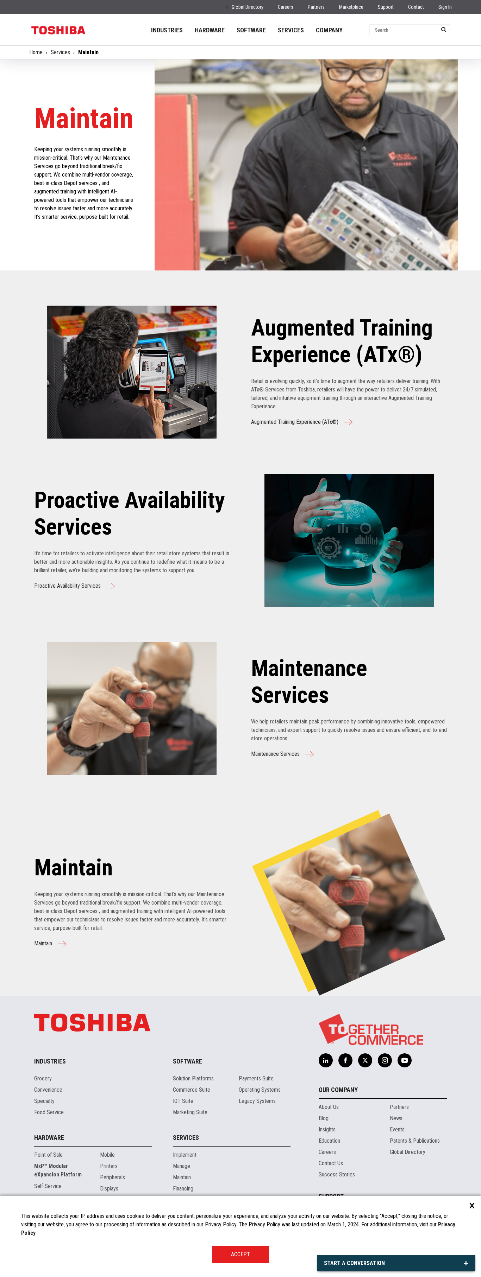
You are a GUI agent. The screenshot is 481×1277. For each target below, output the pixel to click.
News (396, 1118)
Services (60, 52)
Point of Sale (48, 1154)
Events (397, 1129)
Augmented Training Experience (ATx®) (294, 422)
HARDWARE (210, 30)
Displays (109, 1188)
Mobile (107, 1154)
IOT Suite (183, 1101)
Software (187, 1061)
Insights (327, 1129)
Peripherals (112, 1177)
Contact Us (331, 1163)
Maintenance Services (275, 754)
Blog (324, 1118)
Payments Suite (256, 1078)
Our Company (338, 1089)
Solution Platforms (193, 1078)
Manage (181, 1166)
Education (329, 1140)
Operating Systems (260, 1089)
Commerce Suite (191, 1089)
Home (36, 52)
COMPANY (329, 30)
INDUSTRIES (167, 30)
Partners (316, 7)
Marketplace (351, 7)
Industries (50, 1061)
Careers (285, 7)
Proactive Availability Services (67, 585)
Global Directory (247, 7)
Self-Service (48, 1186)
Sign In (445, 7)
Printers (109, 1166)
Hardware (49, 1137)
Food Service (49, 1112)
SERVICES (291, 30)
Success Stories (337, 1174)
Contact (416, 7)
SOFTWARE (251, 30)
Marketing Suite (190, 1112)
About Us (329, 1107)
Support (386, 7)
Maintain (43, 943)
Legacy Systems (257, 1101)
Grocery (43, 1078)
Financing (183, 1188)
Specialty (44, 1101)
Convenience (48, 1089)
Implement (184, 1154)
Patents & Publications (415, 1140)
